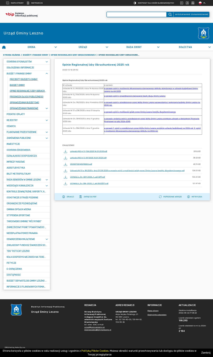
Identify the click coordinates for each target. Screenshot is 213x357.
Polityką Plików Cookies (95, 350)
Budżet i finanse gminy (35, 55)
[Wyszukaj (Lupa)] (169, 14)
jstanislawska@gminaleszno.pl (97, 330)
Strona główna (11, 55)
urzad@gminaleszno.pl (94, 327)
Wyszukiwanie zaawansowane (191, 14)
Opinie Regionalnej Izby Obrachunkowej (73, 55)
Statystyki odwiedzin (157, 315)
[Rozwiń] (55, 47)
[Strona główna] (4, 47)
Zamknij (206, 352)
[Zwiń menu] (46, 73)
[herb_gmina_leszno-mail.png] (203, 33)
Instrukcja (37, 3)
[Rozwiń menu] (46, 61)
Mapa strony (17, 3)
